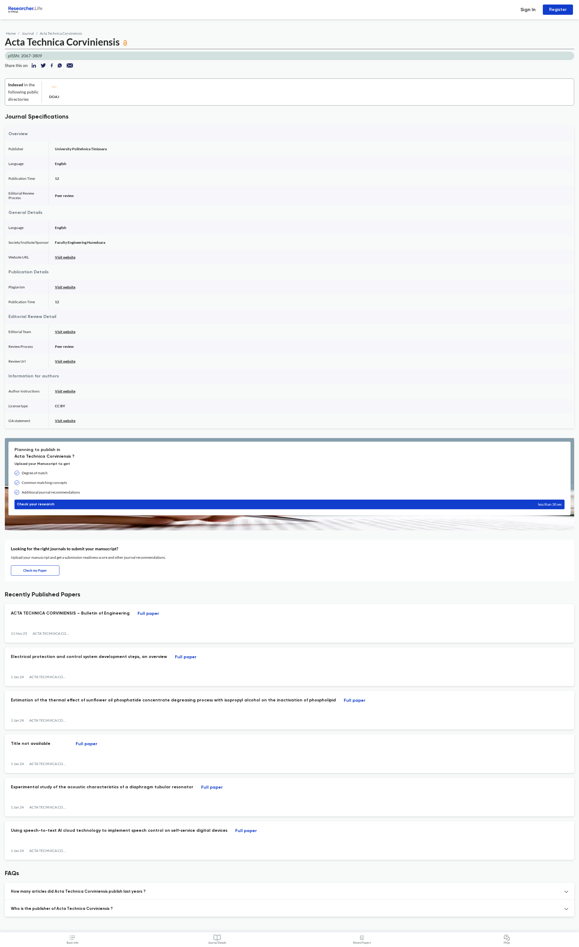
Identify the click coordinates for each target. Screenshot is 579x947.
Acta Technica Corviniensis (61, 33)
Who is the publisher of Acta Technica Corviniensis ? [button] (62, 909)
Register (558, 9)
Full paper (148, 614)
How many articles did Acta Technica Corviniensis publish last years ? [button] (78, 892)
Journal (28, 33)
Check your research (289, 504)
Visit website (65, 257)
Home (11, 33)
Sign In (528, 9)
